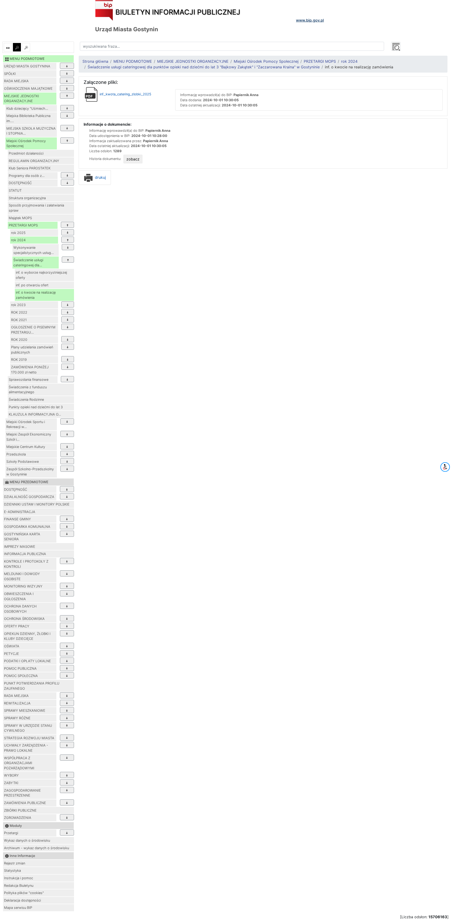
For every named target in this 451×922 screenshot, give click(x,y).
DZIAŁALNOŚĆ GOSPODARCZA (29, 497)
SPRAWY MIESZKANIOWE (24, 710)
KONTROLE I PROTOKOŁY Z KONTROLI (26, 563)
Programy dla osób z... (27, 176)
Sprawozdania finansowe (28, 379)
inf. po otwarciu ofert (32, 285)
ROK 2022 (19, 312)
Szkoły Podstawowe (22, 461)
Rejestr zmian (14, 863)
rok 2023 (18, 305)
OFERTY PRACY (16, 626)
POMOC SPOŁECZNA (21, 676)
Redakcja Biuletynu (18, 885)
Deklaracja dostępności (22, 900)
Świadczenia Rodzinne (26, 399)
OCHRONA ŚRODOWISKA (24, 619)
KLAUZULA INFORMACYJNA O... (35, 414)
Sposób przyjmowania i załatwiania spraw (36, 207)
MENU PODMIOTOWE (132, 61)
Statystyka (12, 870)
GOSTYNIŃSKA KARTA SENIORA (22, 536)
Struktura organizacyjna (27, 198)
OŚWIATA (11, 646)
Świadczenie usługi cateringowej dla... (28, 262)
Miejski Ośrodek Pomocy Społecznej (26, 143)
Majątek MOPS (20, 218)
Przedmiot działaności (26, 153)
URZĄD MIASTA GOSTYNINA (27, 66)
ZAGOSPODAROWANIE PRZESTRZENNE (22, 793)
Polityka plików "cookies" (24, 893)
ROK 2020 (19, 340)
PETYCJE (11, 654)
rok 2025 (18, 233)
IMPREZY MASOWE (19, 547)
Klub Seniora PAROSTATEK (30, 168)
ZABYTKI (11, 783)
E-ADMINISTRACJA (19, 512)
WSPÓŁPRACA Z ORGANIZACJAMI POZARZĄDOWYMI (19, 763)
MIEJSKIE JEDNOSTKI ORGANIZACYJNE (21, 98)
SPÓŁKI (10, 74)
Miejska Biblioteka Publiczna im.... (28, 118)
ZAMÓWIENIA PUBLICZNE (25, 803)
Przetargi (11, 833)
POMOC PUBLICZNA (20, 668)
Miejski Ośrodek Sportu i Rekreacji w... (25, 424)
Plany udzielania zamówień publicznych (32, 349)
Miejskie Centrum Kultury (25, 447)
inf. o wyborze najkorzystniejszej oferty (41, 275)
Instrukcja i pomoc (18, 878)
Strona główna (95, 61)
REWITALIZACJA (17, 703)
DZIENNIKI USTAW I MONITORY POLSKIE (37, 504)
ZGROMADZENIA (17, 818)
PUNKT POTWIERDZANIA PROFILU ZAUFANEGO (31, 685)
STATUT (15, 190)
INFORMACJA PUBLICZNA (25, 554)
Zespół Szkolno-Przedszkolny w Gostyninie (30, 471)
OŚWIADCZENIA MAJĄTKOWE (28, 88)
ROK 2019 (19, 360)
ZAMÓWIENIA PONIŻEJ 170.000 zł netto (30, 369)
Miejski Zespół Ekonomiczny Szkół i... (28, 436)
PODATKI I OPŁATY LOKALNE (27, 661)
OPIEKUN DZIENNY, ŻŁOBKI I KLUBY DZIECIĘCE (27, 636)
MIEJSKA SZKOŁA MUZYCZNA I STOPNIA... (31, 131)
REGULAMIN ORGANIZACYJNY (34, 161)
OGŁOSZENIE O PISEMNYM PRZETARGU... (33, 329)
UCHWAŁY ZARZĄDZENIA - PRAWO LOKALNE (26, 747)
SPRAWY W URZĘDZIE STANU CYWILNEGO (28, 728)
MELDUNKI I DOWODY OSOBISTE (22, 576)
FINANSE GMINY (17, 519)
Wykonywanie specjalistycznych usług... (33, 250)
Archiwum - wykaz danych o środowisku (36, 848)
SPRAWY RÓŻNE (17, 718)
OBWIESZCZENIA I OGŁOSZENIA (19, 596)
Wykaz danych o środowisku (27, 840)
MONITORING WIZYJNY (23, 586)
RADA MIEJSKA (16, 81)
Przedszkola (16, 454)
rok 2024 (18, 240)
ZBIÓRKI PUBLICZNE (20, 810)
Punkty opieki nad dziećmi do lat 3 (36, 407)
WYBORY (11, 775)
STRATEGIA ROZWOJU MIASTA (29, 738)
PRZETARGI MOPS (23, 225)
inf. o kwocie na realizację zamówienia (36, 295)
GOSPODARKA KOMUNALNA (27, 527)
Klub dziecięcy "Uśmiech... (27, 108)
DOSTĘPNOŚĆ (20, 183)
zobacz (133, 159)
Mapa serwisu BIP (18, 908)
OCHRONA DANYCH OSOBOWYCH (20, 608)
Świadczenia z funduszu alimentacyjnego (28, 389)
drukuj (100, 177)
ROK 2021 (19, 320)
